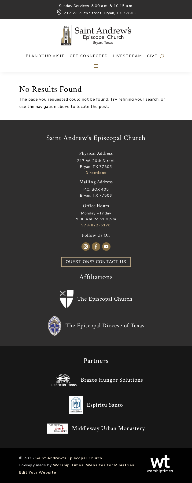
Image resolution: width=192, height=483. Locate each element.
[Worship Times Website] (160, 471)
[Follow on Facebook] (96, 246)
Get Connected (89, 56)
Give (152, 56)
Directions (96, 172)
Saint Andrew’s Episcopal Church (68, 458)
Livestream (127, 56)
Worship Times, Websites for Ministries (93, 465)
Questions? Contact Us (96, 262)
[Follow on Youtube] (106, 246)
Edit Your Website (37, 472)
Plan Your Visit (45, 56)
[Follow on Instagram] (85, 246)
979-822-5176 (96, 225)
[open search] (162, 55)
